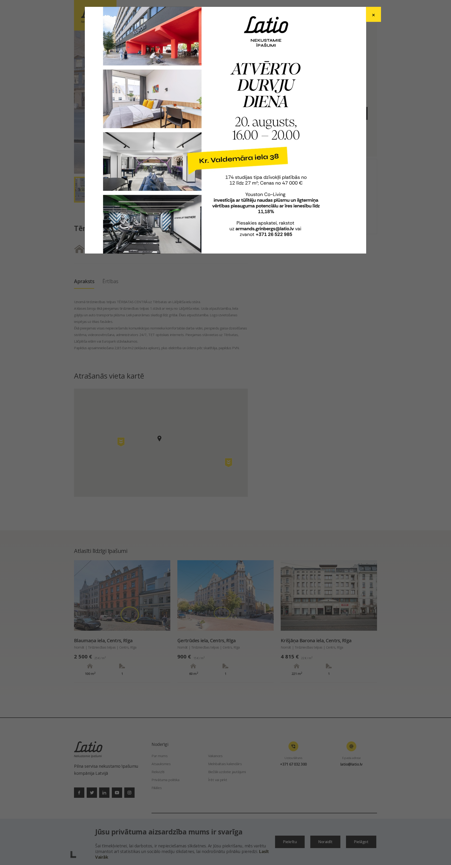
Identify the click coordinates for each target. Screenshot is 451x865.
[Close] (373, 14)
